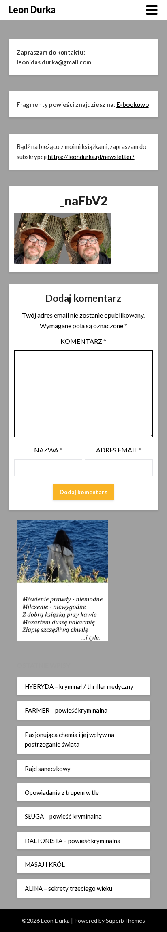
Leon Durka (32, 9)
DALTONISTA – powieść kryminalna (72, 840)
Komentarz (83, 341)
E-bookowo (132, 104)
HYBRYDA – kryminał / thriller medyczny (79, 686)
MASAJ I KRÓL (45, 864)
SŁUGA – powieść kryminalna (63, 816)
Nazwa (48, 450)
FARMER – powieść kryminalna (66, 710)
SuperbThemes (125, 920)
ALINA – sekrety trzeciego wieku (68, 888)
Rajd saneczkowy (48, 768)
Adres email (118, 450)
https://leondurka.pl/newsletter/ (91, 156)
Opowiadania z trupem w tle (62, 792)
